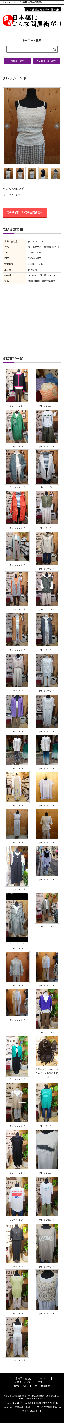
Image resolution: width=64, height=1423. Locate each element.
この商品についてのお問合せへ (25, 212)
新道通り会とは (23, 1378)
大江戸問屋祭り (42, 1386)
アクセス (43, 1378)
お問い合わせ (20, 1386)
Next (57, 126)
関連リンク (43, 1382)
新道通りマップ (22, 1382)
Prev (7, 126)
